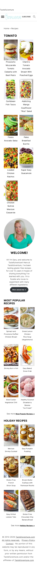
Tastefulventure (7, 10)
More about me (18, 290)
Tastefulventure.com (24, 560)
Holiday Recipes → (27, 526)
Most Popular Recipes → (25, 414)
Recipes (14, 28)
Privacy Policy (28, 540)
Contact (9, 544)
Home (6, 28)
